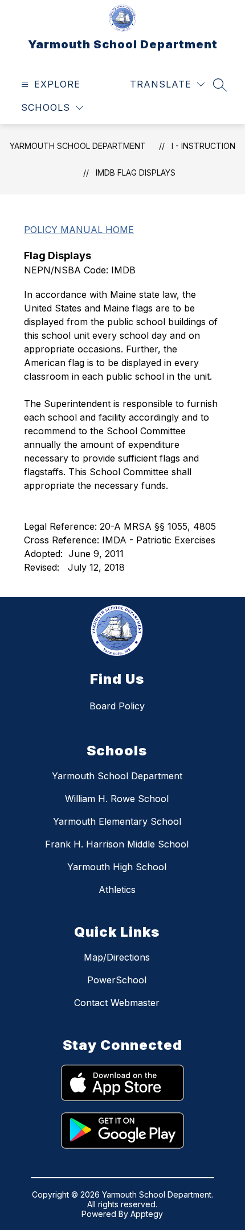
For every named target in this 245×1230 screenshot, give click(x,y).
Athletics (117, 889)
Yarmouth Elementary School (117, 821)
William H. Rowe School (117, 798)
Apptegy (146, 1214)
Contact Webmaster (117, 1002)
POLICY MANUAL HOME (79, 229)
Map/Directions (117, 957)
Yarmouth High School (116, 866)
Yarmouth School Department (78, 146)
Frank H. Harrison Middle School (117, 844)
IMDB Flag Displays (135, 172)
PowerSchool (116, 980)
